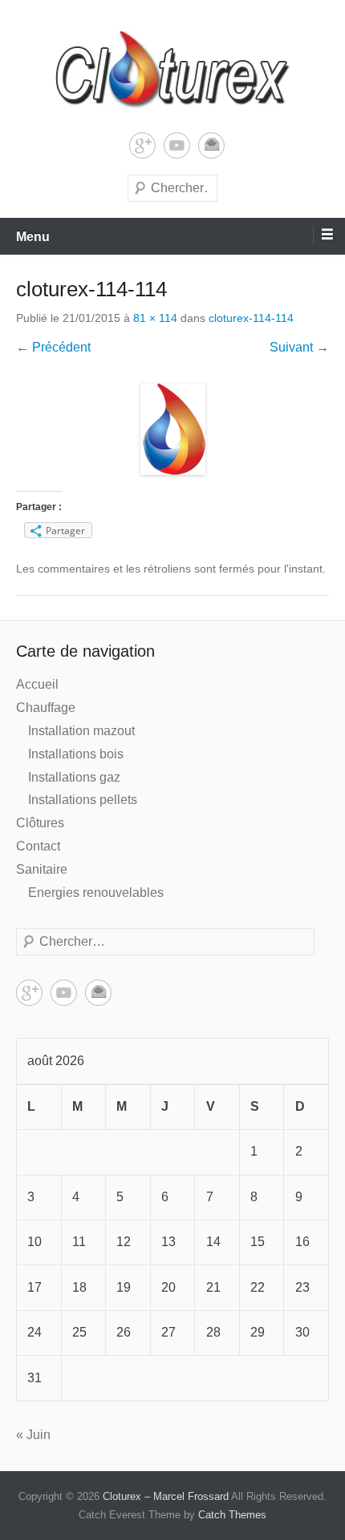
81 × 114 (155, 318)
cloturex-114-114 (251, 318)
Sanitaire (41, 869)
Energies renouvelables (96, 892)
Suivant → (299, 347)
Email (211, 145)
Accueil (37, 684)
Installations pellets (82, 799)
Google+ (142, 145)
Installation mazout (81, 731)
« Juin (33, 1434)
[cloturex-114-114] (172, 429)
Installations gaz (74, 777)
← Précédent (53, 347)
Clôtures (40, 823)
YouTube (177, 145)
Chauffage (45, 707)
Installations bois (76, 754)
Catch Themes (232, 1515)
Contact (38, 846)
